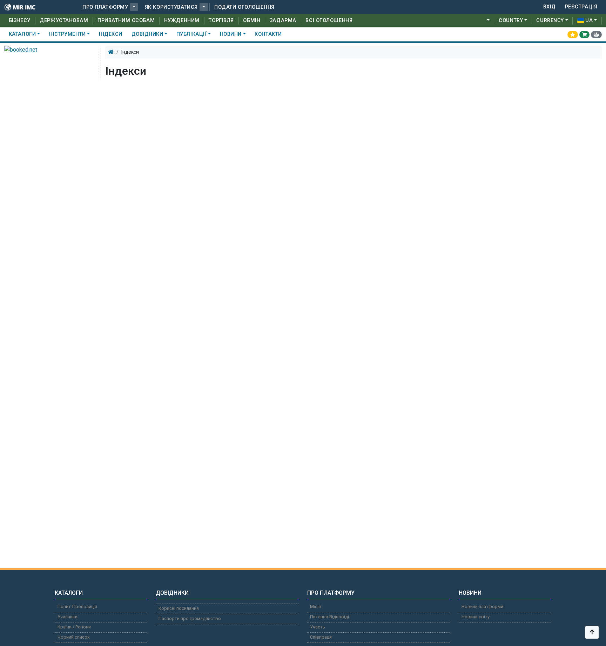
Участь (317, 627)
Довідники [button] (147, 34)
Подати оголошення (244, 7)
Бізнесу (20, 21)
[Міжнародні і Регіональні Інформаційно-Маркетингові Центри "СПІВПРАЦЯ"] (24, 7)
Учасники (68, 616)
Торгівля (221, 21)
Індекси (110, 34)
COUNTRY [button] (511, 21)
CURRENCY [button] (550, 21)
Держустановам (64, 21)
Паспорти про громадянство (190, 618)
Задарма (283, 21)
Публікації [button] (191, 34)
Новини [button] (231, 34)
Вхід (549, 7)
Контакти (268, 34)
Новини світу (476, 616)
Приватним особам (126, 21)
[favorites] (572, 34)
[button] (134, 7)
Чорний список (74, 637)
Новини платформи (482, 606)
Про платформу (105, 7)
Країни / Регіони (74, 627)
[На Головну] (111, 52)
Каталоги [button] (22, 34)
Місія (315, 606)
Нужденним (182, 21)
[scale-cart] (596, 34)
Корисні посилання (179, 608)
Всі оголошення (328, 21)
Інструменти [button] (67, 34)
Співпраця (321, 637)
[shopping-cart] (584, 34)
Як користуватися (171, 7)
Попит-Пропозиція (77, 606)
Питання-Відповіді (329, 616)
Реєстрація (581, 7)
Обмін (251, 21)
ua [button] (589, 21)
